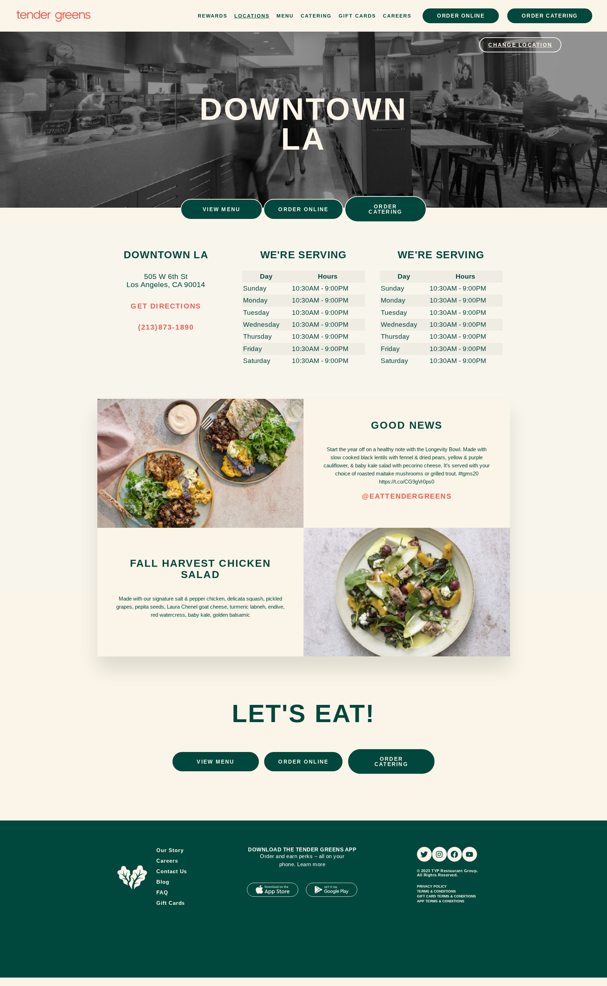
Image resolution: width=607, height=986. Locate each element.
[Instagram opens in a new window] (439, 854)
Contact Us (171, 871)
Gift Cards (357, 16)
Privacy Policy (432, 886)
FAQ (162, 892)
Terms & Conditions (436, 891)
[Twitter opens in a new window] (424, 854)
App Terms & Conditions (440, 901)
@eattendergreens (407, 496)
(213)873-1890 (166, 327)
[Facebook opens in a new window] (454, 854)
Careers (397, 16)
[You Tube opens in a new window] (469, 854)
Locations (251, 16)
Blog (162, 882)
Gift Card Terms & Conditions (446, 896)
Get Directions (166, 306)
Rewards (212, 16)
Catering (316, 16)
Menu (285, 16)
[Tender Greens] (132, 878)
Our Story (169, 850)
